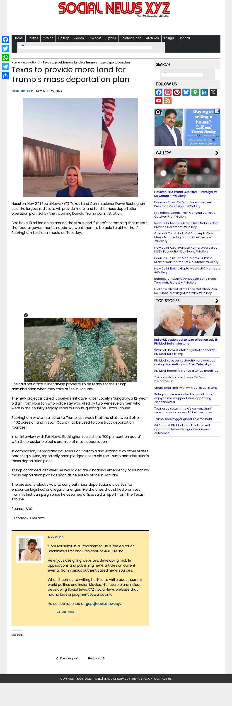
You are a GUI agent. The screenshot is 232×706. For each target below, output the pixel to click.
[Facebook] (5, 39)
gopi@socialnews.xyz (104, 603)
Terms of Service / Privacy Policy (128, 679)
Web (64, 612)
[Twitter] (5, 48)
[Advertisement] (116, 25)
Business (95, 38)
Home (18, 38)
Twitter (71, 612)
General (185, 38)
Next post (94, 658)
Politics (33, 38)
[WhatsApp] (5, 57)
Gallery (63, 38)
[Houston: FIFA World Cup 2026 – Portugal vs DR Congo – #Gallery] (187, 186)
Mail (58, 612)
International (31, 62)
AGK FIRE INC (93, 679)
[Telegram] (5, 66)
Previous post (69, 658)
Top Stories (168, 300)
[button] (26, 315)
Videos (78, 38)
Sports (111, 38)
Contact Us (163, 679)
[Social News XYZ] (115, 16)
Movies (48, 38)
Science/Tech (131, 38)
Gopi (30, 91)
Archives (152, 38)
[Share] (5, 75)
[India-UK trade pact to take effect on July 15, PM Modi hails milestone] (187, 333)
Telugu (169, 38)
